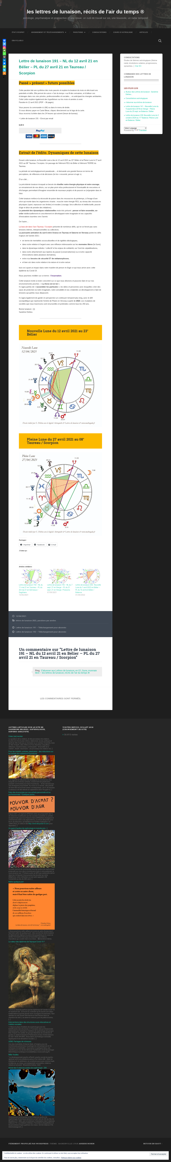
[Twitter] (4, 43)
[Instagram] (4, 47)
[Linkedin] (4, 60)
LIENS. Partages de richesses (20, 1041)
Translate (143, 130)
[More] (4, 73)
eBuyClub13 (17, 40)
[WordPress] (4, 57)
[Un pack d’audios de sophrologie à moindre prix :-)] (32, 867)
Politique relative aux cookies (71, 1158)
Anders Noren (87, 1144)
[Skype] (4, 70)
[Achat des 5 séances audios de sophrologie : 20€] (32, 1115)
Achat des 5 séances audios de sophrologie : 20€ (28, 1068)
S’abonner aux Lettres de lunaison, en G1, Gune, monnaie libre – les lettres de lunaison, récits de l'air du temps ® (66, 671)
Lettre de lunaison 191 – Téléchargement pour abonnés (41, 627)
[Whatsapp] (4, 53)
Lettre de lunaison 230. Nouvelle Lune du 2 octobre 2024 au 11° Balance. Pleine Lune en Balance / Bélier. (142, 117)
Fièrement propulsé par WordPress (28, 1144)
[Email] (4, 50)
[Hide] (4, 77)
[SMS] (4, 66)
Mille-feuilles (14, 1055)
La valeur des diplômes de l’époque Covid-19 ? (27, 942)
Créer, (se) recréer (16, 736)
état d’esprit (18, 32)
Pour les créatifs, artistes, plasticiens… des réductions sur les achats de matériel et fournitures (31, 752)
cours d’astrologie (123, 32)
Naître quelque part (16, 882)
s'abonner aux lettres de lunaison (139, 102)
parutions (78, 32)
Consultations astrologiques (137, 98)
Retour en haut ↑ (152, 1144)
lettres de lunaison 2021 (26, 620)
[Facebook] (4, 40)
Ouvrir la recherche (159, 40)
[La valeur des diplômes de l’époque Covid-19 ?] (32, 1007)
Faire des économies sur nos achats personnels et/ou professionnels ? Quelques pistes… (30, 793)
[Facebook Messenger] (4, 63)
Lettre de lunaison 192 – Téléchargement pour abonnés (41, 632)
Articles (143, 32)
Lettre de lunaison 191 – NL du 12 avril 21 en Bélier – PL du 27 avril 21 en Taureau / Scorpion (58, 67)
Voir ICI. (138, 66)
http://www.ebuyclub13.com (38, 824)
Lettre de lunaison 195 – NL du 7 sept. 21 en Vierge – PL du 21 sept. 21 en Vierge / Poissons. (59, 587)
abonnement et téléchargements (47, 32)
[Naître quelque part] (32, 929)
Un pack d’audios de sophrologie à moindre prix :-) (28, 828)
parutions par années (46, 620)
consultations (99, 32)
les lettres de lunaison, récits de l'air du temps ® (85, 12)
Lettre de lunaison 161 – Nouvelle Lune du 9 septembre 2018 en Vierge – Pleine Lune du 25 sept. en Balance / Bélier (142, 108)
